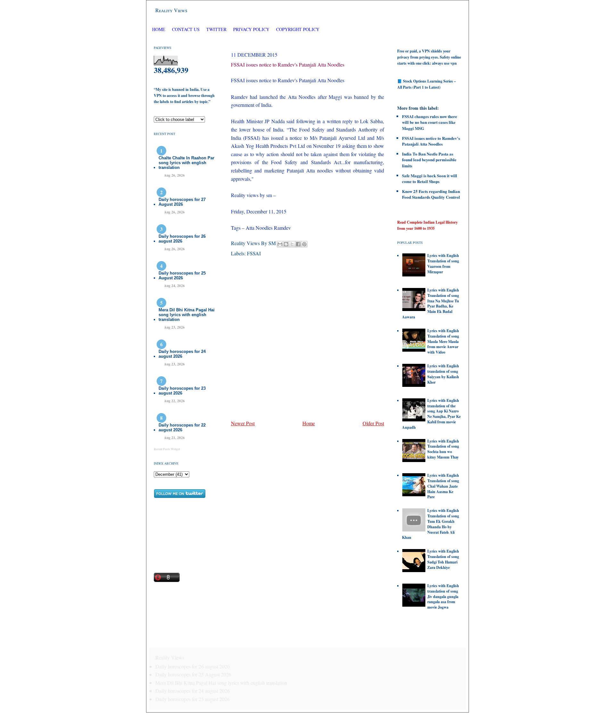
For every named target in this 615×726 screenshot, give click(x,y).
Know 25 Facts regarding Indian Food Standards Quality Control (431, 194)
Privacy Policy (251, 29)
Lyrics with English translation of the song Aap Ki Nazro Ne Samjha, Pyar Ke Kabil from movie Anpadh (431, 414)
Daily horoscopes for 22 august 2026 (182, 427)
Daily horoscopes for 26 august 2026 (182, 238)
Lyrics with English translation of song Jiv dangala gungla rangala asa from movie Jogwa (443, 596)
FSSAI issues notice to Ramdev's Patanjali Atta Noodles (287, 64)
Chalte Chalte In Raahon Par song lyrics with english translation (186, 163)
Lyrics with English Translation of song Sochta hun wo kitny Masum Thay (443, 449)
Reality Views (171, 10)
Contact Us (186, 29)
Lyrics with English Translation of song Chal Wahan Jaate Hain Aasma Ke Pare (443, 486)
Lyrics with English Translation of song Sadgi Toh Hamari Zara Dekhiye (443, 559)
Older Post (373, 423)
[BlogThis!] (286, 244)
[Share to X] (292, 244)
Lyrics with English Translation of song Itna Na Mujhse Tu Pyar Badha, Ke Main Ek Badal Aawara (430, 303)
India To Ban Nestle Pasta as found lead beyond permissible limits (429, 159)
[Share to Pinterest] (304, 244)
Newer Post (243, 423)
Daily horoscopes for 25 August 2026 (182, 275)
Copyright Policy (297, 29)
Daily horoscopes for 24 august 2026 (182, 354)
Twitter (217, 29)
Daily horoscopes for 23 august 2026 (182, 390)
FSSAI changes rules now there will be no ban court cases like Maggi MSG (429, 122)
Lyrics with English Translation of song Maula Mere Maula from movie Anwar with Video (443, 341)
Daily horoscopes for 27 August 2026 (182, 202)
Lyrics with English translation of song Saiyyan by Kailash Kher (443, 374)
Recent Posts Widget (167, 449)
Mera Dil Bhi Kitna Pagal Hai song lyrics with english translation (187, 314)
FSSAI (254, 253)
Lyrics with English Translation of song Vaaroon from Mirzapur (443, 263)
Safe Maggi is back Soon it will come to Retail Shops (429, 178)
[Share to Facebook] (298, 244)
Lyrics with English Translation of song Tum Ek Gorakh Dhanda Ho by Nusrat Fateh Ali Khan (430, 524)
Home (158, 29)
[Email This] (280, 244)
